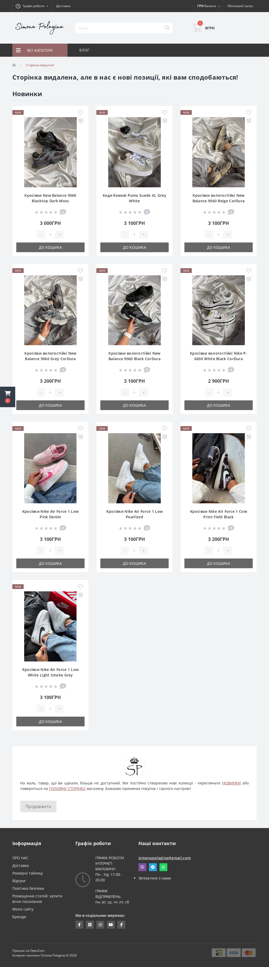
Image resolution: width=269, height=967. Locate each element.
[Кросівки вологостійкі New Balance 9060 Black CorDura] (134, 309)
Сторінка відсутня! (40, 65)
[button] (7, 397)
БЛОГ (84, 50)
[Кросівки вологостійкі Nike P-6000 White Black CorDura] (218, 309)
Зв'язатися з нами (154, 878)
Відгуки (18, 880)
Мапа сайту (22, 909)
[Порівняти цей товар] (80, 121)
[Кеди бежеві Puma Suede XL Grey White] (134, 151)
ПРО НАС (20, 857)
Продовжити (38, 806)
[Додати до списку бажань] (80, 113)
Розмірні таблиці (27, 873)
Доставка (63, 6)
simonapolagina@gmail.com (164, 857)
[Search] (167, 28)
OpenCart (37, 950)
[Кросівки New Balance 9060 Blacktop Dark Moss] (50, 151)
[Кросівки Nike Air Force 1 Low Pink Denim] (50, 467)
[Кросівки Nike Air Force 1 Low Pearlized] (134, 467)
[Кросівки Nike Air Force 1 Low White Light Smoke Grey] (50, 625)
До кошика (50, 247)
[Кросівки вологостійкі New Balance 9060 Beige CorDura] (218, 151)
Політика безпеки (28, 888)
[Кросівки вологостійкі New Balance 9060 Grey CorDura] (50, 309)
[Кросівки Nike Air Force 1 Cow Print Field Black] (218, 467)
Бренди (19, 916)
